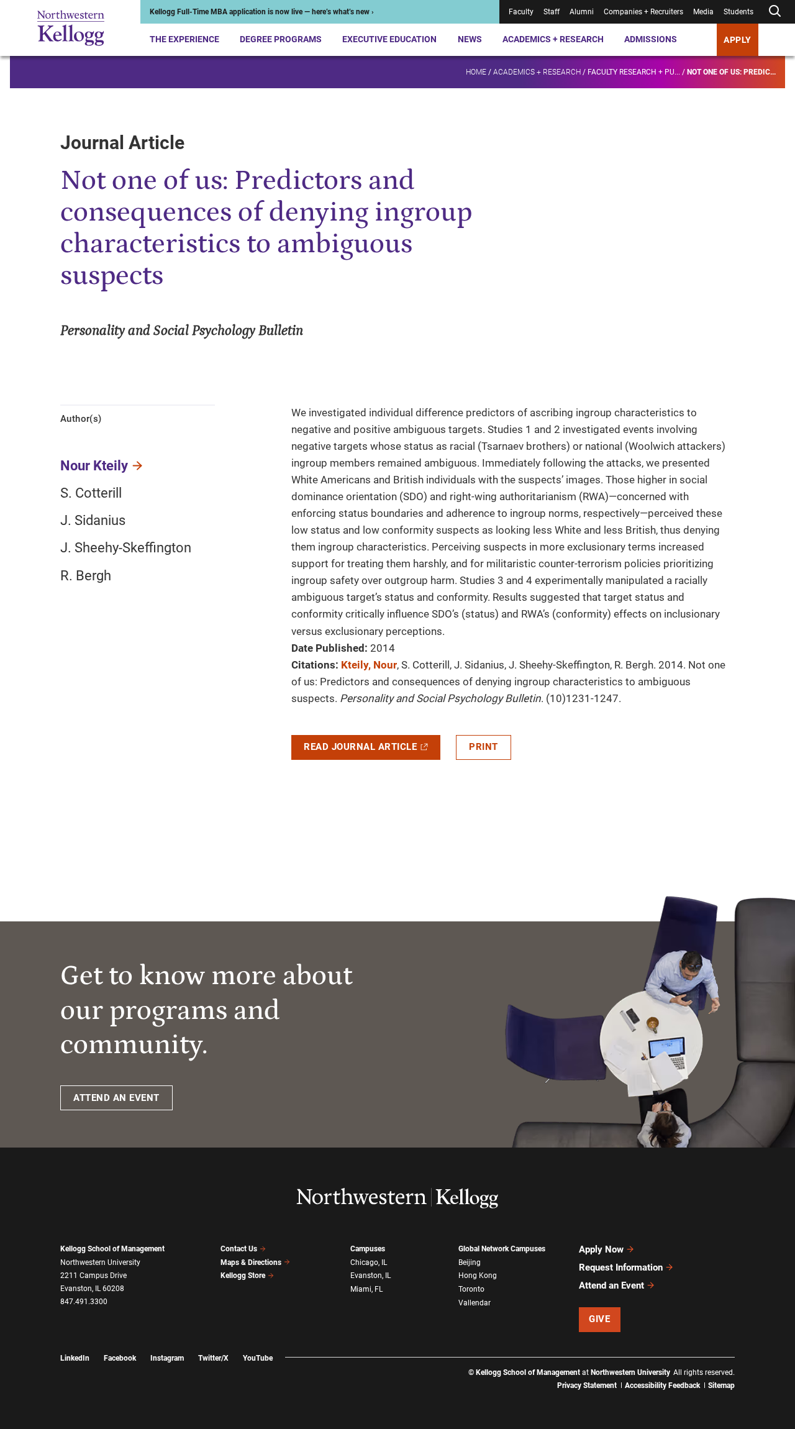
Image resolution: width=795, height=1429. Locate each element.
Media (703, 11)
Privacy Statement (587, 1385)
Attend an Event (611, 1285)
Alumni (582, 11)
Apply (738, 40)
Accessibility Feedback (662, 1385)
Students (738, 11)
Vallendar (474, 1303)
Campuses (367, 1248)
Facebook (120, 1358)
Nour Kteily (94, 465)
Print (483, 746)
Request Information (621, 1267)
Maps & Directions (250, 1262)
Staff (551, 11)
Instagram (167, 1358)
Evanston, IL (370, 1275)
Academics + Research (553, 39)
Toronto (471, 1289)
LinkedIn (74, 1358)
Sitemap (721, 1385)
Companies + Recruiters (643, 11)
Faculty (521, 11)
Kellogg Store (242, 1275)
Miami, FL (366, 1289)
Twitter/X (213, 1358)
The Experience (184, 39)
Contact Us (238, 1248)
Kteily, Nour (369, 665)
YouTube (258, 1358)
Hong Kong (477, 1275)
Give (599, 1319)
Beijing (469, 1262)
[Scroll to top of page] (750, 1364)
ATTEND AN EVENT (116, 1097)
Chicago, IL (368, 1262)
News (470, 39)
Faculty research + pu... (634, 72)
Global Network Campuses (501, 1248)
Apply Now (601, 1249)
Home (476, 72)
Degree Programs (281, 39)
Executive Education (389, 39)
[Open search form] (774, 11)
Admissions (650, 39)
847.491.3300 (83, 1301)
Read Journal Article (360, 746)
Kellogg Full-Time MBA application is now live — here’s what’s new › (262, 11)
